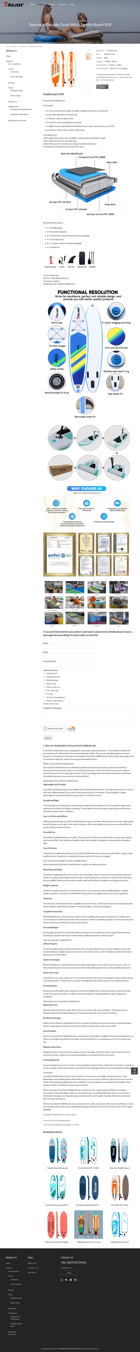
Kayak (10, 88)
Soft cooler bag (52, 690)
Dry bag (49, 694)
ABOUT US (32, 1263)
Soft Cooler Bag (16, 77)
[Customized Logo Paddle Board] (57, 1190)
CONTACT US (33, 1268)
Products (41, 4)
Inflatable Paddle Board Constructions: (59, 1114)
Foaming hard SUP (53, 677)
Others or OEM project (55, 701)
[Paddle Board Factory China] (88, 1227)
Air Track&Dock (14, 64)
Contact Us (62, 4)
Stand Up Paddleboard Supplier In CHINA (63, 1125)
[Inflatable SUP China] (119, 1190)
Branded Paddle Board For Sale (89, 1205)
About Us (51, 4)
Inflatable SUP (51, 673)
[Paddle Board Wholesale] (57, 1153)
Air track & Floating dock (55, 697)
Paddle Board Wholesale (57, 1168)
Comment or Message (52, 708)
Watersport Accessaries (17, 120)
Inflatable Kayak (16, 90)
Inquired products (50, 670)
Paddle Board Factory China (89, 1242)
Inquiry (102, 87)
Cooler (10, 69)
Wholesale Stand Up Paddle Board (58, 1242)
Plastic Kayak (15, 95)
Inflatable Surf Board (120, 1242)
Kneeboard (12, 101)
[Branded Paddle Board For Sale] (88, 1190)
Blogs (72, 4)
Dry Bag (11, 83)
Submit (48, 738)
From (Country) (50, 661)
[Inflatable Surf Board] (119, 1227)
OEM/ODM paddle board (60, 1120)
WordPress (95, 1349)
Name (46, 643)
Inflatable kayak (52, 680)
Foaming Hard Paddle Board (21, 109)
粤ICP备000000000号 (74, 1349)
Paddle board (13, 107)
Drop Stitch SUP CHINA (88, 1168)
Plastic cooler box (53, 687)
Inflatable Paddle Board (19, 114)
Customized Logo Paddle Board (58, 1205)
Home (32, 4)
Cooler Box (14, 72)
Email (46, 652)
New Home (31, 1272)
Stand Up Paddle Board (119, 1168)
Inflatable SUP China (119, 1205)
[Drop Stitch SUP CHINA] (88, 1153)
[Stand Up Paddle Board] (119, 1153)
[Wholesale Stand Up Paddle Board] (57, 1227)
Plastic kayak (51, 684)
